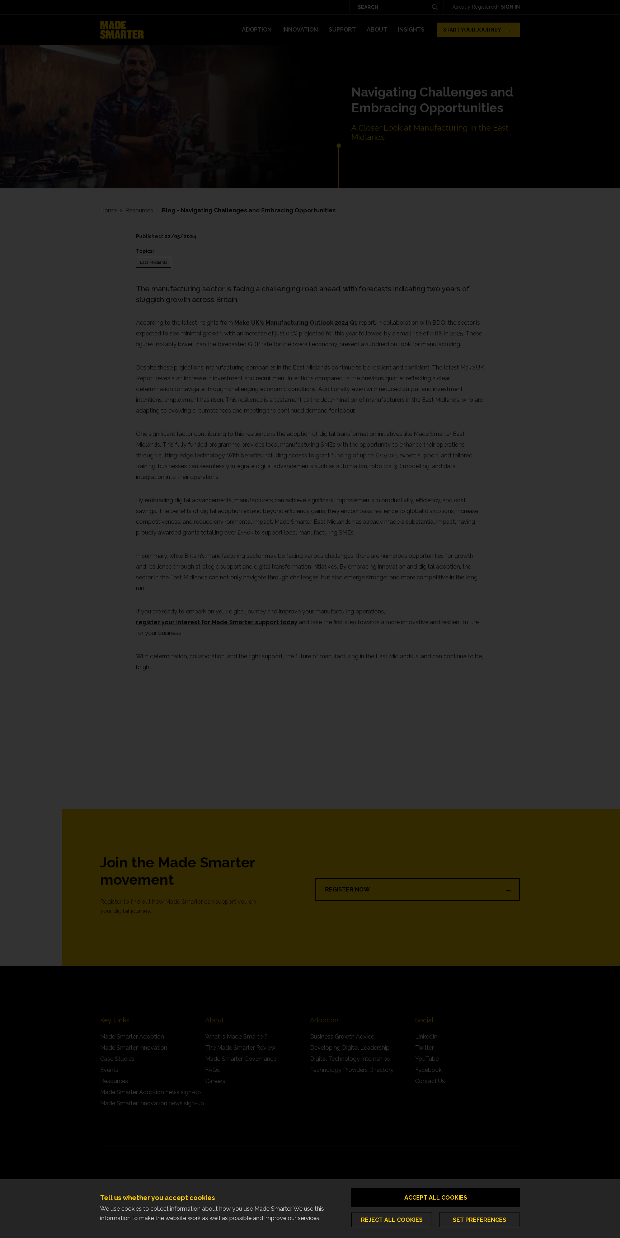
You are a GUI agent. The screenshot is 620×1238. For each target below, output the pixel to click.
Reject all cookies (392, 1219)
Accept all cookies (435, 1197)
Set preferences (479, 1219)
